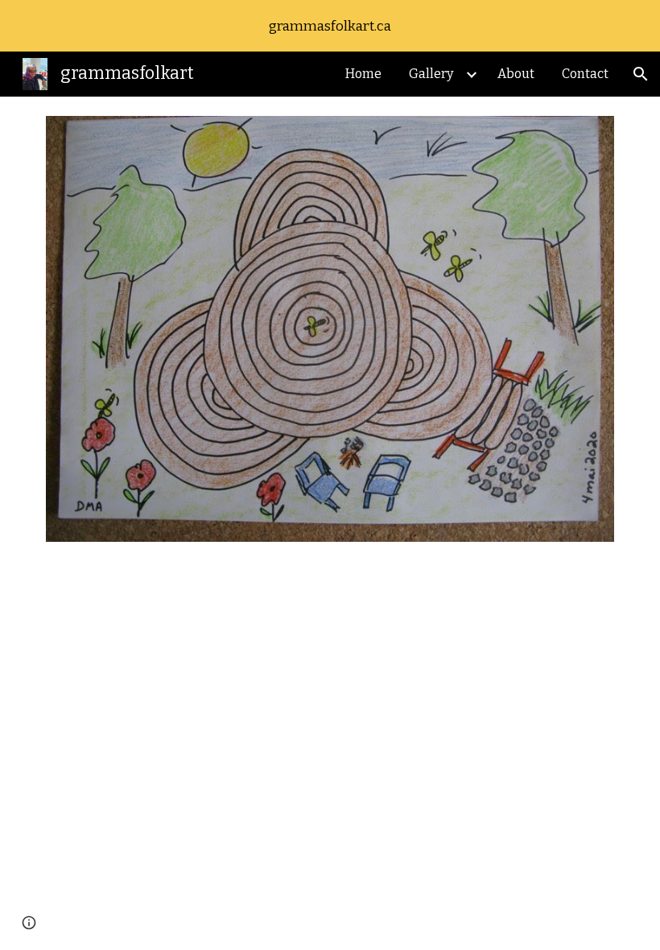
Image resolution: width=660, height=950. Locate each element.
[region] (330, 26)
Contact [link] (585, 73)
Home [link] (363, 73)
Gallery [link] (431, 73)
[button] (640, 74)
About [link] (515, 73)
